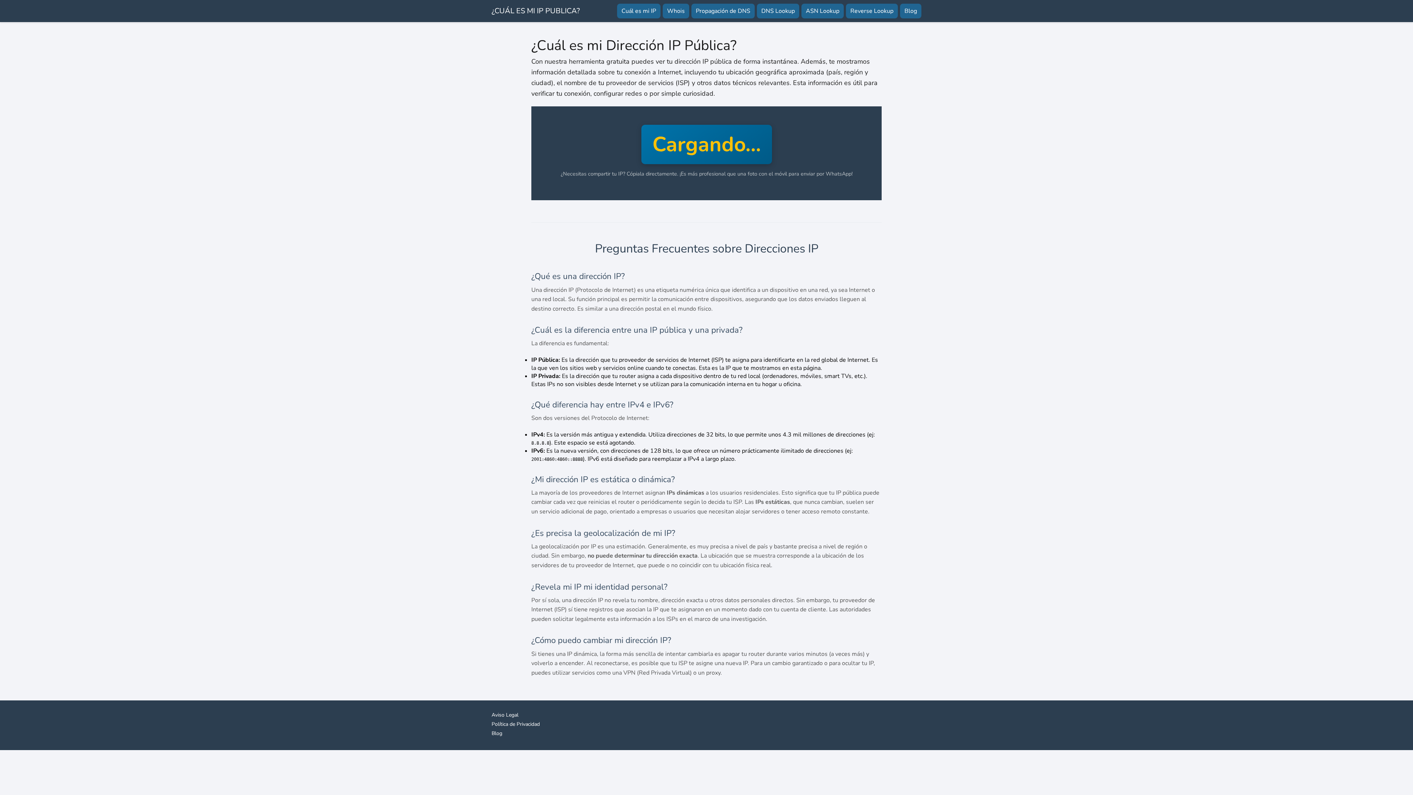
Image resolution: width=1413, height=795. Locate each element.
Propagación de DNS (723, 11)
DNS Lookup (778, 11)
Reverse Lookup (871, 11)
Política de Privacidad (516, 724)
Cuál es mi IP (638, 11)
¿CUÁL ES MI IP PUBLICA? (536, 11)
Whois (676, 11)
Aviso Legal (505, 714)
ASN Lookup (822, 11)
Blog (910, 11)
